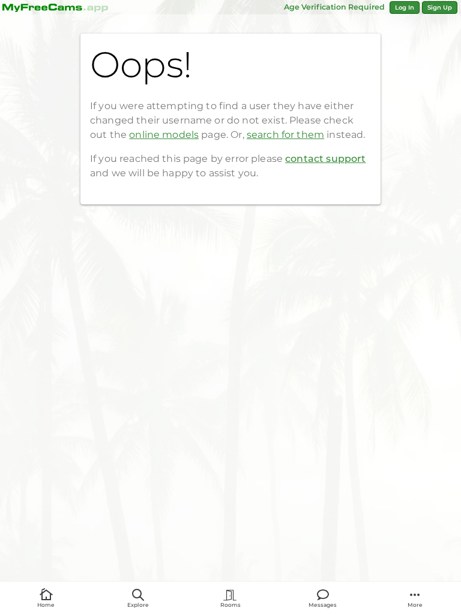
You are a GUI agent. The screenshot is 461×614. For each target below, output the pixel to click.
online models (164, 134)
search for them (285, 134)
